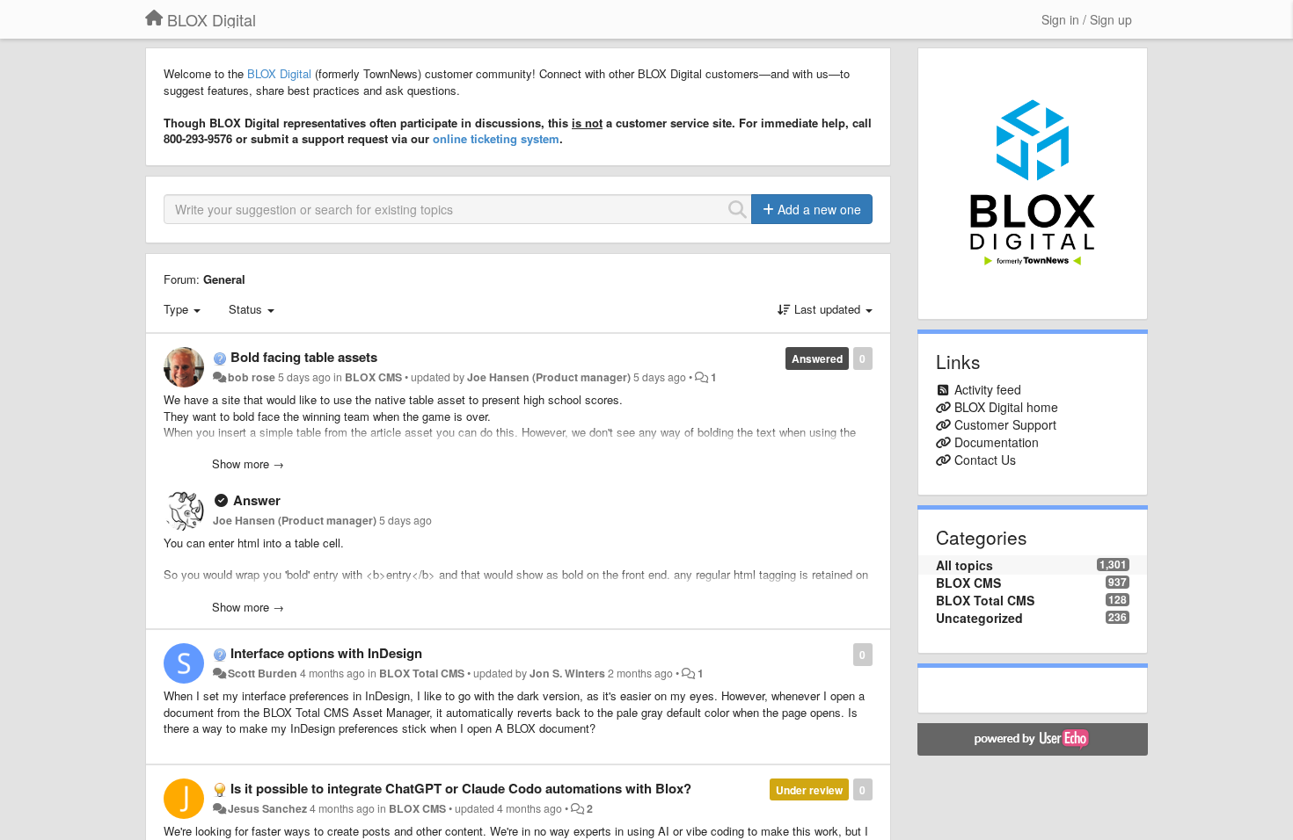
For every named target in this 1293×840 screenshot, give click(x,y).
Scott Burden (262, 673)
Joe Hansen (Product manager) (549, 377)
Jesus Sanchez (267, 808)
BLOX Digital (279, 73)
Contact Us (985, 459)
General (224, 279)
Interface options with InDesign (326, 653)
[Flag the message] (844, 653)
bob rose (251, 377)
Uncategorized (979, 617)
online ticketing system (496, 138)
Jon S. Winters (567, 673)
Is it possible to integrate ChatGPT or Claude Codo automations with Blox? (460, 788)
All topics (964, 565)
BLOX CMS (373, 377)
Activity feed (987, 389)
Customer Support (1005, 424)
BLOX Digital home (1006, 407)
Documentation (996, 442)
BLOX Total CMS (421, 673)
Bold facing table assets (303, 356)
